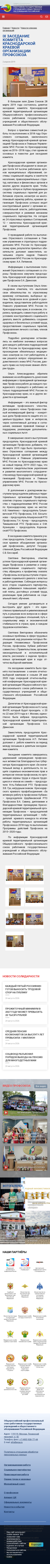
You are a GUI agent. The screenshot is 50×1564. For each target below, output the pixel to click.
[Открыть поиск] (41, 17)
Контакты (9, 1511)
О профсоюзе (11, 1492)
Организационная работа (17, 1465)
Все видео (41, 1086)
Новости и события (14, 1507)
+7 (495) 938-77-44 (28, 1439)
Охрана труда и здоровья (17, 1479)
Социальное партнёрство (17, 1470)
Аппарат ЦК (10, 1497)
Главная (6, 28)
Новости (15, 28)
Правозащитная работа (16, 1474)
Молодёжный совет (14, 1484)
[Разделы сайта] (3, 17)
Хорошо (36, 1544)
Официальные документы (18, 1502)
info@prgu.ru (17, 1442)
